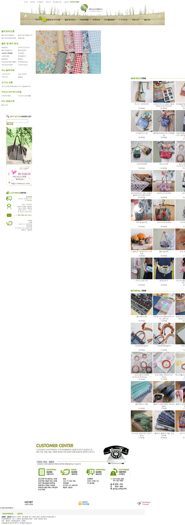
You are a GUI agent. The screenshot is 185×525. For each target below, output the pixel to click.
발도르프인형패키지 (25, 35)
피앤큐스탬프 (6, 96)
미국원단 (21, 53)
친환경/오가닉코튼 (53, 20)
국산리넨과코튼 (7, 65)
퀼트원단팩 (22, 50)
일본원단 (4, 59)
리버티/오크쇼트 (24, 47)
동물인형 (21, 38)
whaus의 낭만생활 (24, 96)
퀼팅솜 (20, 59)
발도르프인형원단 (7, 35)
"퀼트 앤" (147, 20)
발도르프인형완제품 (8, 38)
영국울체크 (22, 56)
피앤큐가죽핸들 (7, 53)
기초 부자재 (5, 74)
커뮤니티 (135, 20)
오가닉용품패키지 (24, 86)
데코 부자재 (22, 74)
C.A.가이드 (123, 20)
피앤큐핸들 (84, 20)
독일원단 (4, 47)
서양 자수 (4, 77)
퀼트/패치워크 (70, 20)
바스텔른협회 (109, 20)
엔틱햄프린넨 (23, 62)
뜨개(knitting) (23, 65)
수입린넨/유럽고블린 (8, 62)
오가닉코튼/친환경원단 (9, 86)
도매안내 (96, 20)
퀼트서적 (4, 105)
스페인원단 (5, 56)
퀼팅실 (20, 77)
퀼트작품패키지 (7, 50)
